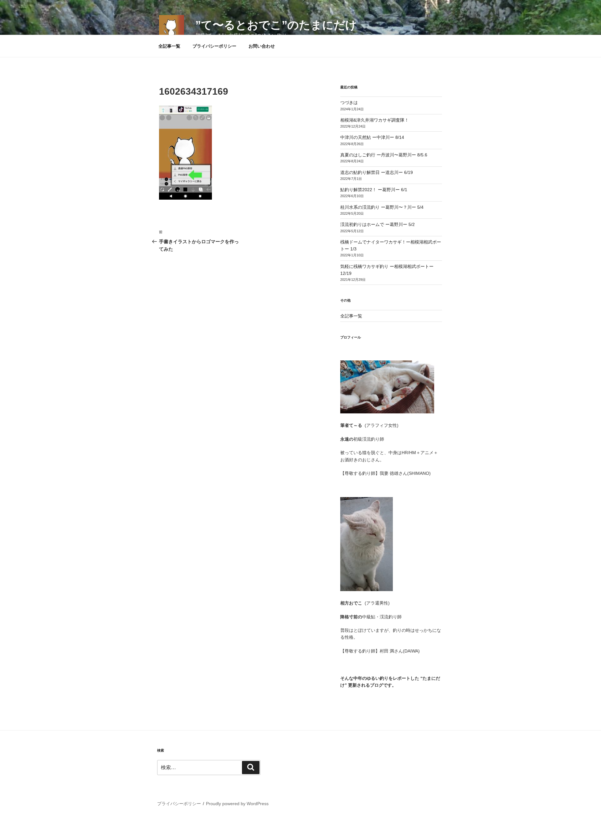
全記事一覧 (169, 46)
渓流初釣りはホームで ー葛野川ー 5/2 (377, 224)
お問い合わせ (262, 46)
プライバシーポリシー (214, 46)
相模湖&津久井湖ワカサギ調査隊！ (374, 120)
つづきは (349, 102)
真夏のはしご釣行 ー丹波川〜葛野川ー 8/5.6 (383, 154)
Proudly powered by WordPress (237, 803)
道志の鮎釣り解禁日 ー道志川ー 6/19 (376, 172)
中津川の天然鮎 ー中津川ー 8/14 (372, 137)
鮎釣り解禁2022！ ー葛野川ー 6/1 (373, 189)
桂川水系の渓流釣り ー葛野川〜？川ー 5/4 (382, 207)
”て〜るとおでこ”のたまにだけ (276, 24)
